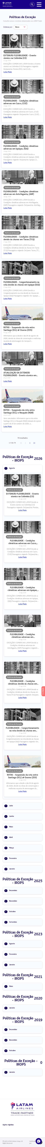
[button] (39, 1141)
